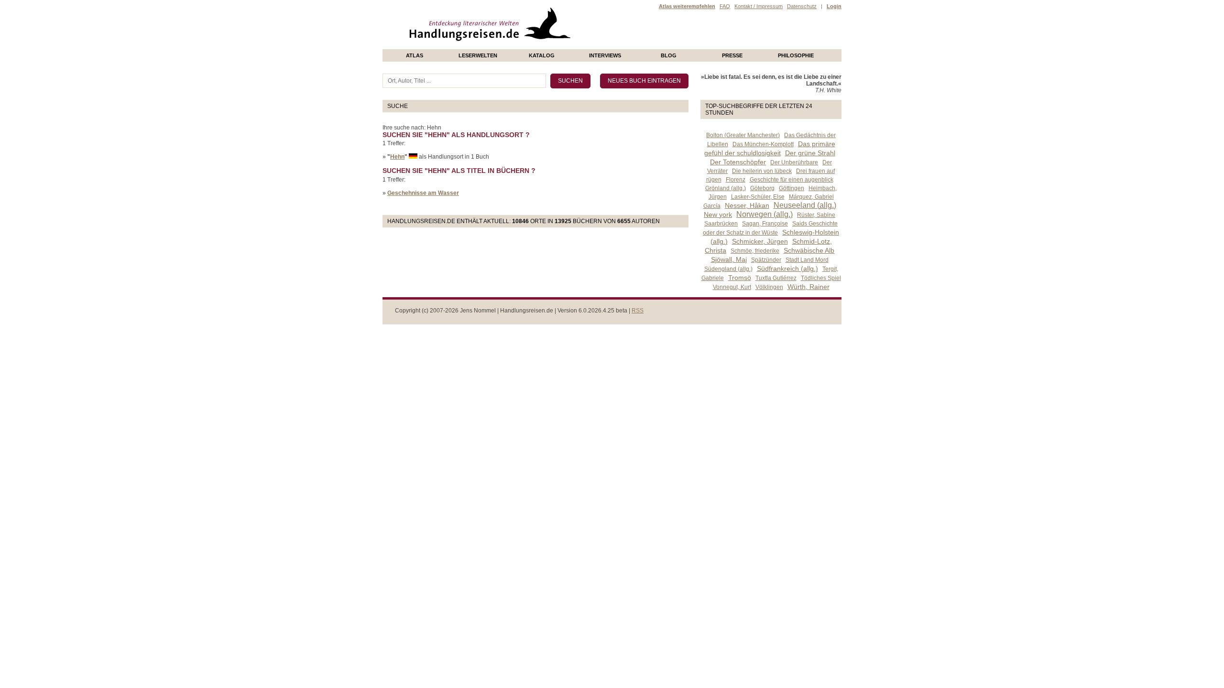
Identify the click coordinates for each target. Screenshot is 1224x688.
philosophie (796, 55)
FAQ (725, 6)
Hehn (397, 156)
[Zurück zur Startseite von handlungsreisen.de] (559, 46)
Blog (669, 55)
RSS (638, 310)
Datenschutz (802, 6)
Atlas (414, 55)
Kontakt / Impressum (758, 6)
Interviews (605, 55)
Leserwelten (478, 55)
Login (834, 6)
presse (732, 55)
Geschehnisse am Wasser (423, 193)
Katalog (542, 55)
